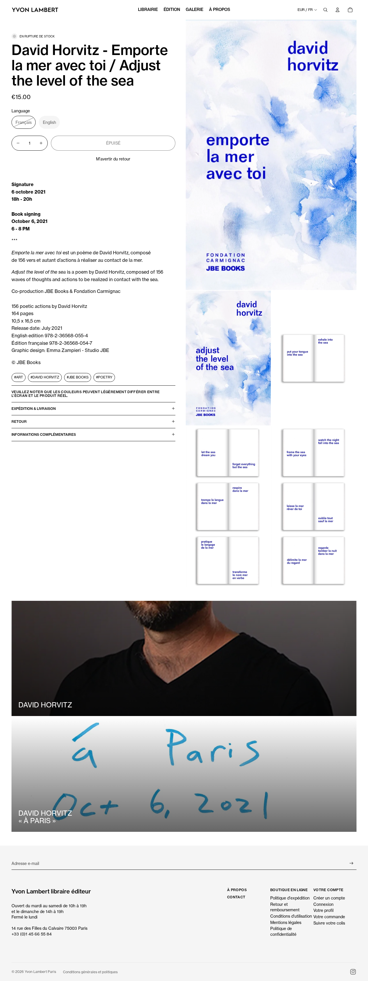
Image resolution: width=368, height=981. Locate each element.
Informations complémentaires (44, 434)
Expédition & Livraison (34, 408)
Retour (19, 421)
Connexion (323, 904)
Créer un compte (329, 897)
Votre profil (323, 910)
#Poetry (104, 377)
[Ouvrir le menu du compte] (337, 9)
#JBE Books (78, 377)
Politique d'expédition (290, 897)
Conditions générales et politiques (90, 972)
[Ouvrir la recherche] (325, 9)
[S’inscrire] (351, 863)
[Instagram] (353, 971)
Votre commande (329, 916)
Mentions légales (285, 922)
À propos (237, 890)
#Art (18, 377)
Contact (236, 897)
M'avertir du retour (113, 158)
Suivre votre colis (329, 923)
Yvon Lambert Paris (40, 971)
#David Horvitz (44, 377)
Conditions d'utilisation (291, 916)
